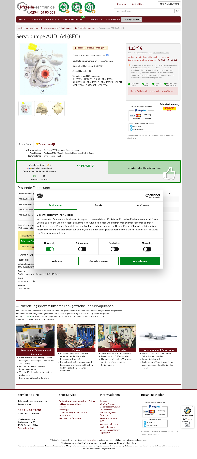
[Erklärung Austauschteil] (107, 55)
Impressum (105, 432)
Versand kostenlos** (161, 53)
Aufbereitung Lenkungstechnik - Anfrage (77, 401)
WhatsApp (64, 409)
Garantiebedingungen (110, 406)
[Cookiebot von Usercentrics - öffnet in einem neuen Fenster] (147, 196)
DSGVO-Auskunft (108, 404)
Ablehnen (57, 261)
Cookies (103, 401)
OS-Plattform (106, 409)
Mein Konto (122, 4)
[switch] (82, 249)
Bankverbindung (107, 427)
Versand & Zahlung (108, 418)
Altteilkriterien (162, 70)
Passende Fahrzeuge (86, 47)
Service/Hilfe (137, 4)
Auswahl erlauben (98, 261)
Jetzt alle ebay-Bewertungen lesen (145, 168)
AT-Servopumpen (88, 28)
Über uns (104, 415)
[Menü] (192, 407)
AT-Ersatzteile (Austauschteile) (73, 412)
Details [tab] (98, 205)
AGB (102, 421)
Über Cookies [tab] (142, 205)
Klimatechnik (112, 19)
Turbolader (35, 19)
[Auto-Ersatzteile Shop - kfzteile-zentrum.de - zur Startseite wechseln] (35, 7)
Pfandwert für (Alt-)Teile (70, 418)
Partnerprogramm (108, 412)
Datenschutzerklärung (110, 430)
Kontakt (62, 406)
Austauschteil (152, 65)
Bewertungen (46, 144)
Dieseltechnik (94, 19)
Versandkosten (92, 440)
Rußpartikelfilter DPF (72, 19)
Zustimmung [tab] (55, 205)
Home (22, 19)
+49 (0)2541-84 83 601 (167, 60)
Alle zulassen (140, 261)
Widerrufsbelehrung (109, 424)
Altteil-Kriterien (66, 415)
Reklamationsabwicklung (70, 404)
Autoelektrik (52, 19)
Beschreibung (25, 144)
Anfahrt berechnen (26, 428)
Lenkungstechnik (131, 19)
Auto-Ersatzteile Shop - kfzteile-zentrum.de (38, 28)
